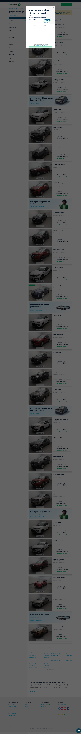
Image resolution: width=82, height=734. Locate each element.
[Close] (53, 7)
